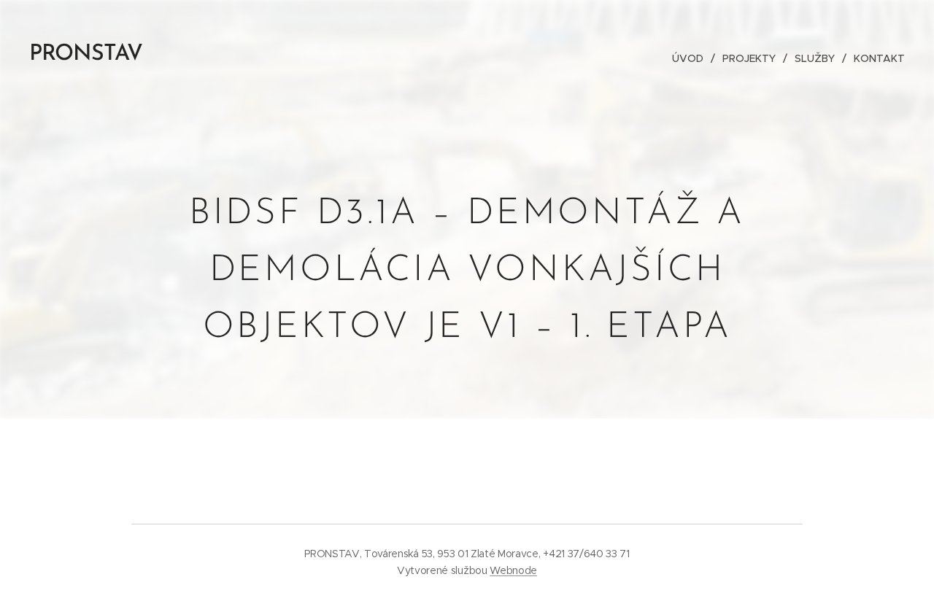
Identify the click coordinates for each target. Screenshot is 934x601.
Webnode (513, 570)
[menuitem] (691, 58)
